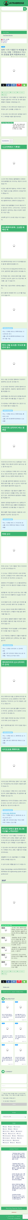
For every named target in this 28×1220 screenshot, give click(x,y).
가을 (5, 1126)
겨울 (10, 1126)
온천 (14, 1138)
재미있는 (6, 1142)
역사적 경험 (13, 92)
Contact (18, 1216)
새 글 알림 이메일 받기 (9, 1101)
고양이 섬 (17, 1126)
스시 (19, 1133)
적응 (13, 1142)
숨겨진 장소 (12, 1133)
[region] (14, 20)
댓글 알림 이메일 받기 (9, 1098)
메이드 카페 (6, 1131)
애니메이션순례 (5, 92)
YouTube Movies (8, 35)
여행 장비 (21, 1135)
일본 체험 (4, 94)
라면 (16, 1129)
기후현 (3, 46)
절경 (19, 1142)
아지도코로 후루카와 (9, 813)
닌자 (5, 1129)
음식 (20, 1138)
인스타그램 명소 (21, 92)
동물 (10, 1129)
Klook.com (6, 987)
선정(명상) (19, 1131)
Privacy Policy (11, 1216)
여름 (14, 1135)
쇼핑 (5, 1133)
